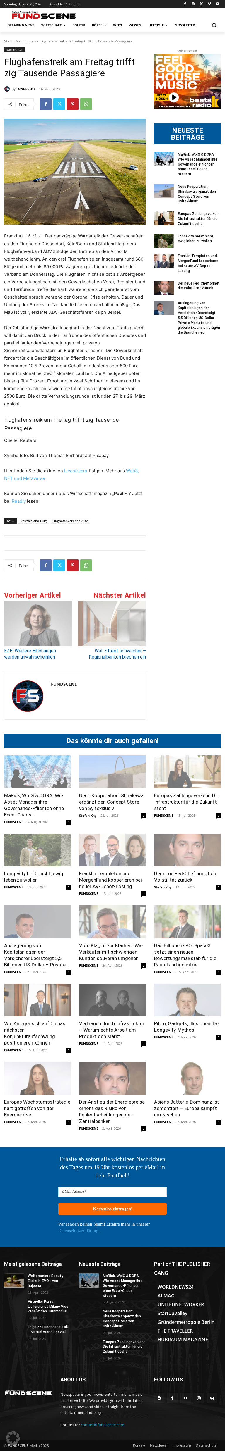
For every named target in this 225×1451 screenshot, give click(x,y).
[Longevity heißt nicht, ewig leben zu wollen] (164, 241)
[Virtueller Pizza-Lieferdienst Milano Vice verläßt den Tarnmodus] (14, 1306)
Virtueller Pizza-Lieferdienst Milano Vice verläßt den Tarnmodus (48, 1307)
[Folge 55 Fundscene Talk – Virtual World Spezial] (14, 1332)
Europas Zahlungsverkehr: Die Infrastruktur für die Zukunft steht (199, 219)
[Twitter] (201, 4)
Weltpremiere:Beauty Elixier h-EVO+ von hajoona (45, 1281)
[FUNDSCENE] (8, 89)
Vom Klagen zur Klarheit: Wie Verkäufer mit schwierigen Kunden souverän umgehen (111, 951)
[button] (214, 25)
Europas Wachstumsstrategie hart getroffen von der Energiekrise (37, 1108)
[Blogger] (159, 1398)
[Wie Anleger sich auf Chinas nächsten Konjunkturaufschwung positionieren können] (37, 1000)
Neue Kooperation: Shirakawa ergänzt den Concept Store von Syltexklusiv (111, 801)
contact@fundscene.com (102, 1424)
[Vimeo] (209, 4)
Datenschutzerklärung (78, 1230)
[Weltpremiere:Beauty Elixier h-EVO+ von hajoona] (14, 1280)
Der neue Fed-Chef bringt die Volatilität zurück (199, 285)
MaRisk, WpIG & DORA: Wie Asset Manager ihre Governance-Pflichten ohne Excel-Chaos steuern (197, 164)
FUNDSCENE (25, 89)
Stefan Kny (87, 815)
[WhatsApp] (86, 104)
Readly (19, 501)
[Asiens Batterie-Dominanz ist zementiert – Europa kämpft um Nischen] (187, 1078)
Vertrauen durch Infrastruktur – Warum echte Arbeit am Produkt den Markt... (111, 1030)
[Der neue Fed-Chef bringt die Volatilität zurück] (164, 288)
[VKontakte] (212, 1398)
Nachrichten (26, 41)
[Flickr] (185, 1398)
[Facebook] (185, 4)
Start (8, 41)
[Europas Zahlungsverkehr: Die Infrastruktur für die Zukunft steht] (164, 218)
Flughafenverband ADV (70, 520)
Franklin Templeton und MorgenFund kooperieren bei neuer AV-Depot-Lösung (110, 880)
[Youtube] (217, 4)
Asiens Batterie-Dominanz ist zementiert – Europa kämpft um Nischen (186, 1108)
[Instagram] (193, 4)
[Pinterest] (73, 104)
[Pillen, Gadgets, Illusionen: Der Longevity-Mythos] (187, 1000)
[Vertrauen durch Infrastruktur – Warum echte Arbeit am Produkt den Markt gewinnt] (112, 1000)
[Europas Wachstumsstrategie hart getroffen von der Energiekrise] (37, 1078)
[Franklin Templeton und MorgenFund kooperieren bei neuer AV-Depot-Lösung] (164, 261)
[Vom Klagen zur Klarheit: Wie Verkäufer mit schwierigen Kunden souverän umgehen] (112, 921)
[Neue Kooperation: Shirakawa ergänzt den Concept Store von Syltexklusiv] (164, 191)
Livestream (75, 470)
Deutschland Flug (33, 520)
